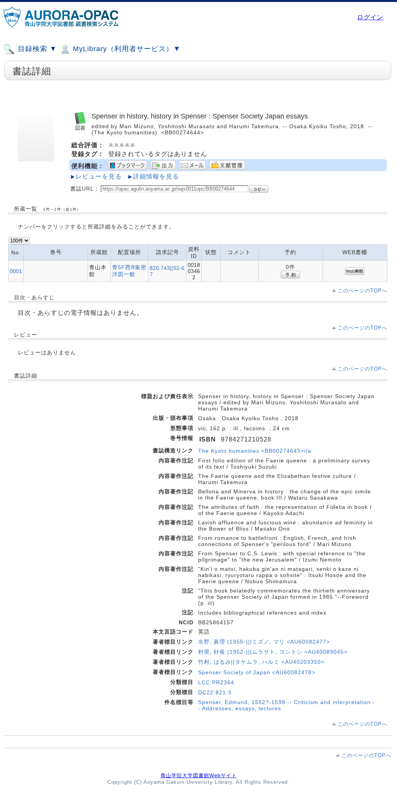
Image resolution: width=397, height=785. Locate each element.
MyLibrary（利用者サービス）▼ (126, 49)
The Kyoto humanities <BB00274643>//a (254, 451)
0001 (16, 271)
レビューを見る (99, 176)
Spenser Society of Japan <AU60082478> (256, 672)
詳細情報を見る (156, 176)
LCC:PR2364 (216, 682)
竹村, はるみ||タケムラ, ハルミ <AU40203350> (261, 662)
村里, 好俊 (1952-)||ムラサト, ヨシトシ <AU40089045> (272, 652)
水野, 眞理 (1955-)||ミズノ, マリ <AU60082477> (264, 642)
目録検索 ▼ (36, 49)
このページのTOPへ (362, 291)
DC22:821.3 (214, 692)
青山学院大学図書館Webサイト (199, 775)
